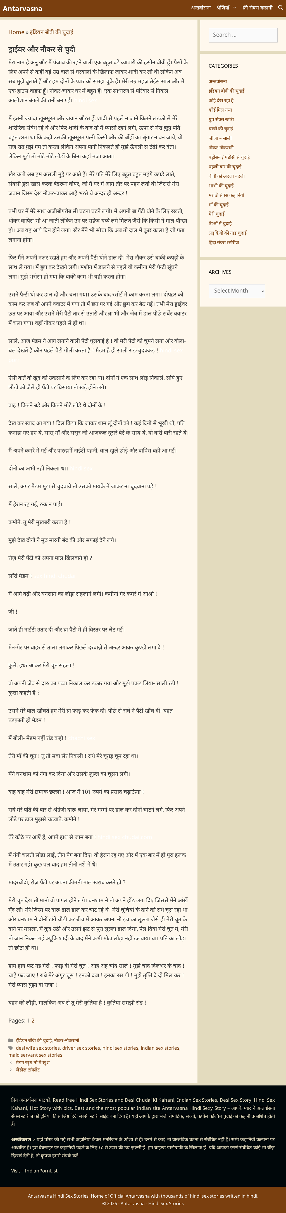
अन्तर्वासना (201, 8)
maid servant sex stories (35, 1055)
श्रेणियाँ (222, 8)
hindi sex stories (120, 1048)
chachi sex (81, 738)
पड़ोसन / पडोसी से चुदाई (229, 158)
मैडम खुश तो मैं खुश (33, 1063)
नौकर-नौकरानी (66, 1041)
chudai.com (137, 837)
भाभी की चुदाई (221, 186)
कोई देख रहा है (221, 101)
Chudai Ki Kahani (155, 1100)
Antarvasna (22, 8)
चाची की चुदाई (221, 129)
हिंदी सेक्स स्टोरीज (224, 243)
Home (16, 32)
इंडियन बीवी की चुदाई (51, 32)
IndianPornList (41, 1171)
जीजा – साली (220, 139)
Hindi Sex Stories (95, 1100)
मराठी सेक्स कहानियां (226, 196)
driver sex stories (81, 1048)
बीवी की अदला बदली (227, 177)
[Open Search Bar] (280, 8)
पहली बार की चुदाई (225, 167)
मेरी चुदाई (217, 214)
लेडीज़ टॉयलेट (28, 1070)
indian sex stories (160, 1048)
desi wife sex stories (38, 1048)
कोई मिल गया (220, 110)
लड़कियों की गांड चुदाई (228, 233)
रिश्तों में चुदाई (220, 224)
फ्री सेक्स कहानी (258, 8)
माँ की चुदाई (218, 205)
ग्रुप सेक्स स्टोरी (221, 120)
